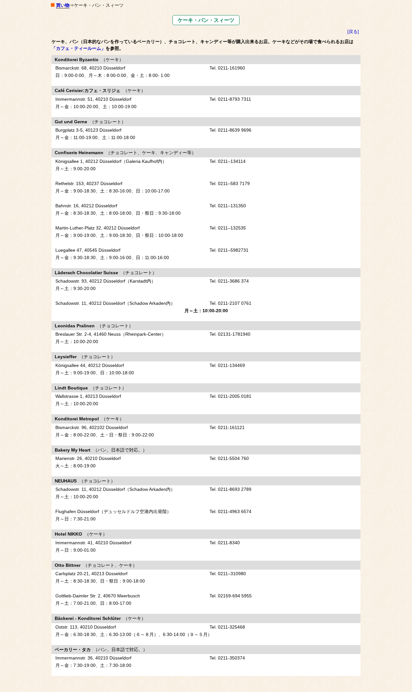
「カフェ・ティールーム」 (79, 48)
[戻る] (353, 31)
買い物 (63, 5)
